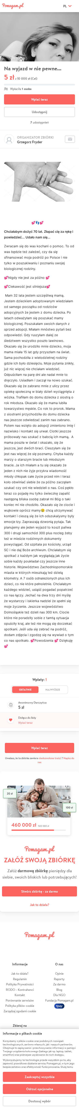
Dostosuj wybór (39, 1101)
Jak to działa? (39, 905)
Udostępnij (39, 112)
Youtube (71, 945)
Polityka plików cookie (19, 1006)
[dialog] (39, 1069)
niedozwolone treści (50, 758)
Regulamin (20, 979)
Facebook (8, 945)
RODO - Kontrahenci (20, 990)
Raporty (59, 979)
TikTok (58, 945)
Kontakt (20, 995)
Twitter (20, 945)
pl (65, 6)
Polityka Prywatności (20, 984)
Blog (59, 990)
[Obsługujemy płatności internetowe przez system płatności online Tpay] (59, 1006)
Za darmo (59, 984)
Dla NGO (59, 995)
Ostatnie (25, 689)
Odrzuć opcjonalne (39, 1089)
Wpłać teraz (39, 99)
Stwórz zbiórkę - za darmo (39, 891)
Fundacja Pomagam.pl (59, 1000)
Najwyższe (52, 689)
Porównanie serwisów (20, 1000)
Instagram (33, 945)
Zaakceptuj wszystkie (39, 1077)
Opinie (59, 973)
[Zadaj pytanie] (70, 139)
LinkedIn (46, 945)
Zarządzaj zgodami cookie (20, 1011)
